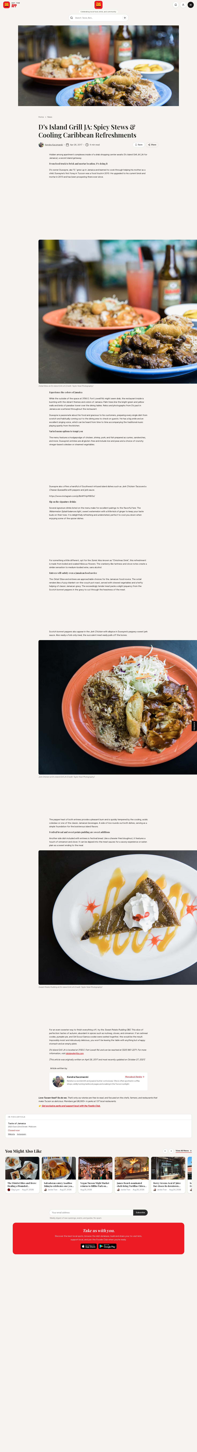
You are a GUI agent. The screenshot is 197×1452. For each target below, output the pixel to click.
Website (11, 1134)
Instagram (21, 1134)
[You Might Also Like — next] (171, 1151)
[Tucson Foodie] (98, 5)
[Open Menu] (191, 5)
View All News (182, 1151)
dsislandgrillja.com (74, 1053)
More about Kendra (133, 1077)
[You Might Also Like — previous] (165, 1151)
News (49, 117)
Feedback (194, 726)
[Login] (183, 5)
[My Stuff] (176, 5)
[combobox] (97, 18)
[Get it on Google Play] (107, 1246)
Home (41, 117)
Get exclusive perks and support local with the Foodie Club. (71, 1106)
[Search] (124, 18)
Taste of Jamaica (17, 1123)
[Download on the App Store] (89, 1246)
